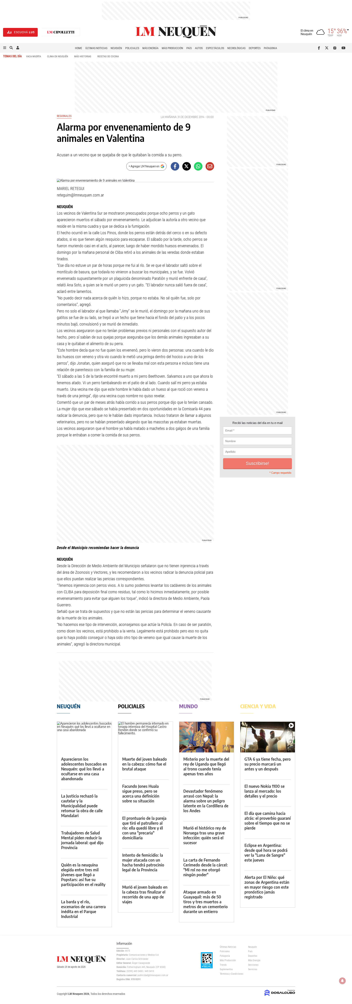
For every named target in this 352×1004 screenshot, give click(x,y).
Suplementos (226, 969)
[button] (4, 48)
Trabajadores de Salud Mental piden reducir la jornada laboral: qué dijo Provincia (82, 840)
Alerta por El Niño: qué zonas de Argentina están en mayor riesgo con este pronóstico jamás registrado (266, 887)
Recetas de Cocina (108, 56)
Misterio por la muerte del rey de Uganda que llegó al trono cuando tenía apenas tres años (206, 766)
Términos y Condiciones (231, 974)
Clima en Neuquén (57, 56)
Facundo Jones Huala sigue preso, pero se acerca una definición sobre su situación (140, 793)
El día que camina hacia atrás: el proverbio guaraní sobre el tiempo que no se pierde (267, 820)
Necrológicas (236, 48)
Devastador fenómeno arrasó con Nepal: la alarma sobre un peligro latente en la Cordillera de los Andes (205, 800)
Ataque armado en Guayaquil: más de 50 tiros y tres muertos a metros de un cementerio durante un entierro (205, 901)
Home (78, 48)
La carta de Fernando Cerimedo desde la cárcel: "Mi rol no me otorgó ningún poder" (205, 867)
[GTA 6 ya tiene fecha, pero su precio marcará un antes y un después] (267, 737)
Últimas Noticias (96, 48)
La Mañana (169, 117)
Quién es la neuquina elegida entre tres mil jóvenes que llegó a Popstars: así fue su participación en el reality (83, 874)
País (189, 48)
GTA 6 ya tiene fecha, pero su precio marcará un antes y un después (267, 763)
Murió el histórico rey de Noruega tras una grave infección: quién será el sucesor (204, 835)
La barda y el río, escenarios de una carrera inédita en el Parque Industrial (83, 909)
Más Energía (150, 48)
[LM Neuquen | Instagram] (335, 48)
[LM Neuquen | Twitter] (327, 48)
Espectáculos (215, 48)
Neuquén (116, 48)
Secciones (253, 965)
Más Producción (172, 48)
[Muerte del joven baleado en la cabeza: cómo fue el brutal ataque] (145, 737)
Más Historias (82, 56)
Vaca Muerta (33, 56)
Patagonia (270, 48)
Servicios (252, 969)
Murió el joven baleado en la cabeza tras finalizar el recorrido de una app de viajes (144, 894)
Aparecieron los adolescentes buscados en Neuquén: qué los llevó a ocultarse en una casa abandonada (84, 768)
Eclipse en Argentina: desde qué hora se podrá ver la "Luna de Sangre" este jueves (265, 852)
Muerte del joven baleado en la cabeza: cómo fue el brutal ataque (144, 763)
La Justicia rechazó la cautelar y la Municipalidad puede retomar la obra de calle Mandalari (82, 805)
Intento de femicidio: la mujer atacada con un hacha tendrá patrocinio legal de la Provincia (143, 862)
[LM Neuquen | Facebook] (319, 48)
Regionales (64, 116)
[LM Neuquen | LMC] (61, 32)
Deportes (255, 48)
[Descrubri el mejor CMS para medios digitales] (280, 996)
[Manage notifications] (342, 981)
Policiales (132, 48)
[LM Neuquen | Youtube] (343, 48)
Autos (199, 48)
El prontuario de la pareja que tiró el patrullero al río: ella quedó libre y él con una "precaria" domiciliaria (144, 827)
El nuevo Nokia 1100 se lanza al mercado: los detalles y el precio (264, 790)
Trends (223, 965)
